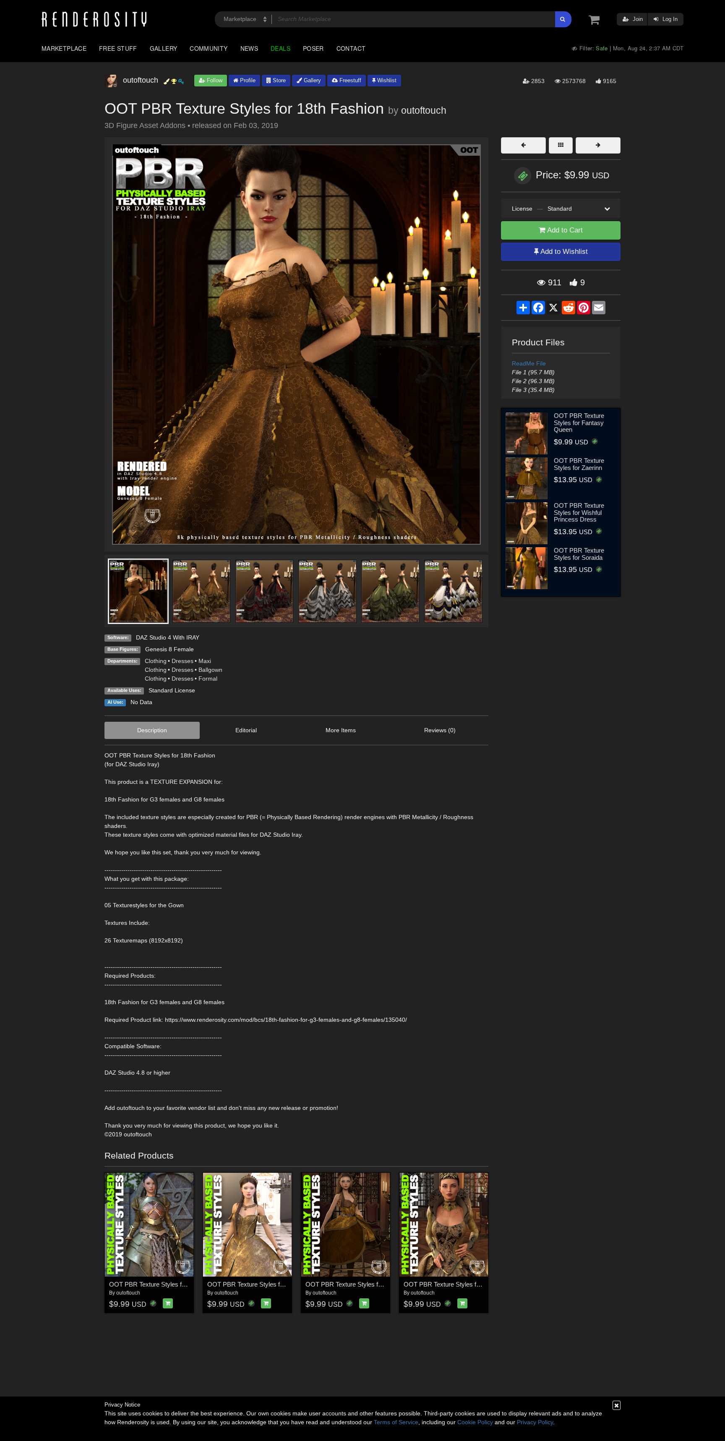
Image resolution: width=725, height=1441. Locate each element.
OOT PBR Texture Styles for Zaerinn (579, 464)
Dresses (182, 661)
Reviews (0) (440, 730)
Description (152, 730)
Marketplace (64, 48)
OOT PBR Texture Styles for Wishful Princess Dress (579, 512)
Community (208, 48)
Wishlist (386, 80)
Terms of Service (396, 1422)
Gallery (163, 48)
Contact (351, 48)
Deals (280, 48)
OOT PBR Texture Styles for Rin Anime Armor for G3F (183, 1284)
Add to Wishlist (563, 252)
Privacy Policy (535, 1422)
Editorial (246, 730)
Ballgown (210, 669)
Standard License (172, 690)
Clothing (156, 661)
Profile (247, 80)
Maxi (204, 661)
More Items (341, 730)
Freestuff (349, 80)
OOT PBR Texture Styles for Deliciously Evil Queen (474, 1284)
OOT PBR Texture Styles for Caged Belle (361, 1284)
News (249, 48)
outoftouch (423, 110)
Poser (313, 48)
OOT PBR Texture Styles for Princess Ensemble (274, 1284)
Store (278, 80)
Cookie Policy (475, 1422)
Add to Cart (564, 230)
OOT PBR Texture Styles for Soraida (579, 554)
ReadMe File (529, 363)
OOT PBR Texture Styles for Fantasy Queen (579, 422)
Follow (213, 80)
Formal (207, 678)
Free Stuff (118, 48)
